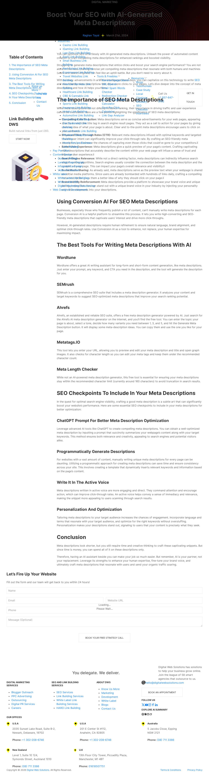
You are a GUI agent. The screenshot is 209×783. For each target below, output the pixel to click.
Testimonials (144, 86)
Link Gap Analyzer (113, 115)
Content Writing (67, 158)
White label (60, 174)
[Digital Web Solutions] (20, 673)
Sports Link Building (75, 103)
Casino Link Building (75, 45)
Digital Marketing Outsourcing (76, 185)
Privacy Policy (194, 769)
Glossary (141, 101)
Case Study (143, 90)
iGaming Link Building (76, 49)
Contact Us (108, 708)
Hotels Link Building (75, 111)
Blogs (139, 82)
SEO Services (64, 692)
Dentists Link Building (76, 119)
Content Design (62, 154)
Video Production (68, 170)
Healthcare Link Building (78, 92)
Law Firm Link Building (76, 52)
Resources (137, 78)
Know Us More (110, 689)
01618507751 (97, 766)
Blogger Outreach (22, 692)
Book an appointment (162, 692)
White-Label (108, 700)
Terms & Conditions (170, 769)
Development (109, 696)
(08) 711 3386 (165, 739)
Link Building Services (69, 696)
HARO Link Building (68, 708)
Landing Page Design (71, 162)
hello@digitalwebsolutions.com (164, 682)
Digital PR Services (23, 704)
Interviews (142, 113)
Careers (16, 708)
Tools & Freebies (107, 76)
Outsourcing (18, 700)
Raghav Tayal (91, 35)
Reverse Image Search (115, 80)
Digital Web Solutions (38, 769)
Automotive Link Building (78, 115)
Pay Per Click (61, 150)
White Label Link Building (73, 178)
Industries (64, 41)
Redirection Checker (114, 95)
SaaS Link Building (74, 56)
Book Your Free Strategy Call (104, 637)
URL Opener (109, 84)
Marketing (107, 693)
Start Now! (23, 139)
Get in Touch (190, 97)
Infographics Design (70, 166)
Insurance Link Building (77, 107)
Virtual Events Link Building (79, 131)
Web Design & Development (70, 189)
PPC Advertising (21, 696)
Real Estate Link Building (78, 68)
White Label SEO (68, 181)
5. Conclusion (17, 102)
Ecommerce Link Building (78, 72)
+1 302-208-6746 (33, 739)
